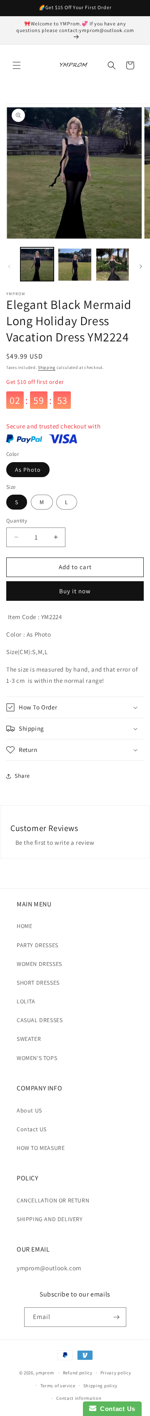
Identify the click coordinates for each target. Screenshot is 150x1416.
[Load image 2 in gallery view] (74, 264)
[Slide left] (9, 266)
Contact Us (115, 1408)
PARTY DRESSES (37, 945)
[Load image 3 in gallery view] (112, 264)
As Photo (28, 469)
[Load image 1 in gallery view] (37, 264)
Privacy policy (115, 1373)
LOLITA (26, 1001)
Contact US (32, 1129)
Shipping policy (100, 1386)
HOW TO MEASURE (41, 1148)
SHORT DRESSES (38, 982)
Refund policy (77, 1373)
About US (29, 1110)
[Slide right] (141, 266)
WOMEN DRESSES (39, 964)
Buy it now (75, 591)
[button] (17, 65)
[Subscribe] (117, 1317)
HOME (24, 926)
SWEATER (29, 1039)
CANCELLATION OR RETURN (53, 1200)
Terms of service (57, 1386)
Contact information (78, 1398)
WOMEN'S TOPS (37, 1058)
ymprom (45, 1373)
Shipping (46, 367)
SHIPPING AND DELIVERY (50, 1219)
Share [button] (22, 775)
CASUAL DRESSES (39, 1020)
